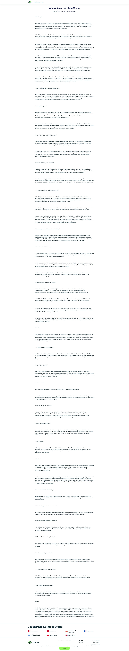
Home (55, 11)
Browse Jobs (96, 642)
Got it (64, 648)
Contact (81, 642)
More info (93, 646)
